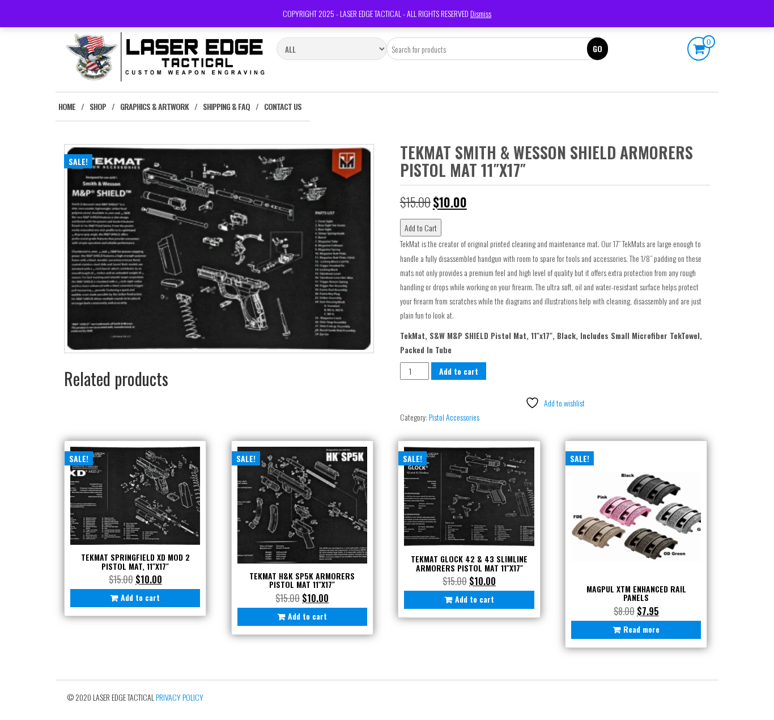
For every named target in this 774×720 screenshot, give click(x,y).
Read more (641, 629)
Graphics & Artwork (154, 106)
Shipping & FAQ (226, 106)
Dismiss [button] (480, 13)
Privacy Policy (179, 697)
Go (597, 48)
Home (66, 106)
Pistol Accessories (454, 417)
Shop (98, 106)
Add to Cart (421, 228)
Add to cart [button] (140, 597)
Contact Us (282, 106)
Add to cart (458, 371)
